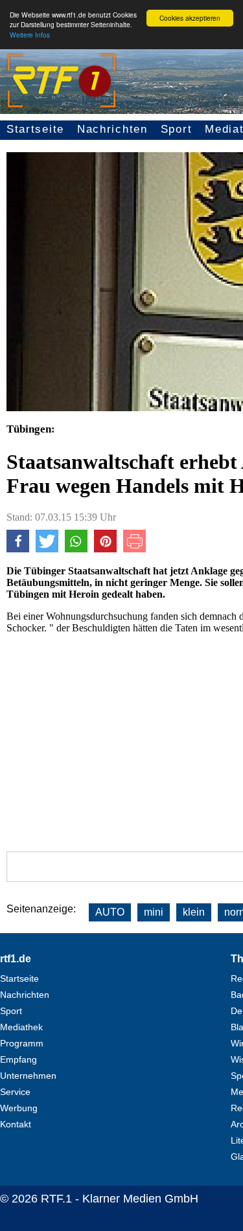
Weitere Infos (30, 35)
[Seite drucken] (134, 548)
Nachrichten (112, 129)
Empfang (18, 1059)
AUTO (109, 912)
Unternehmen (28, 1075)
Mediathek (21, 1027)
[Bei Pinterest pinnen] (105, 548)
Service (15, 1092)
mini (153, 912)
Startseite (35, 129)
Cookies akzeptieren (189, 18)
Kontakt (15, 1124)
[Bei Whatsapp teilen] (76, 548)
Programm (21, 1043)
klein (194, 912)
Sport (176, 129)
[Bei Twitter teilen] (47, 548)
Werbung (19, 1108)
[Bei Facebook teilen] (17, 548)
